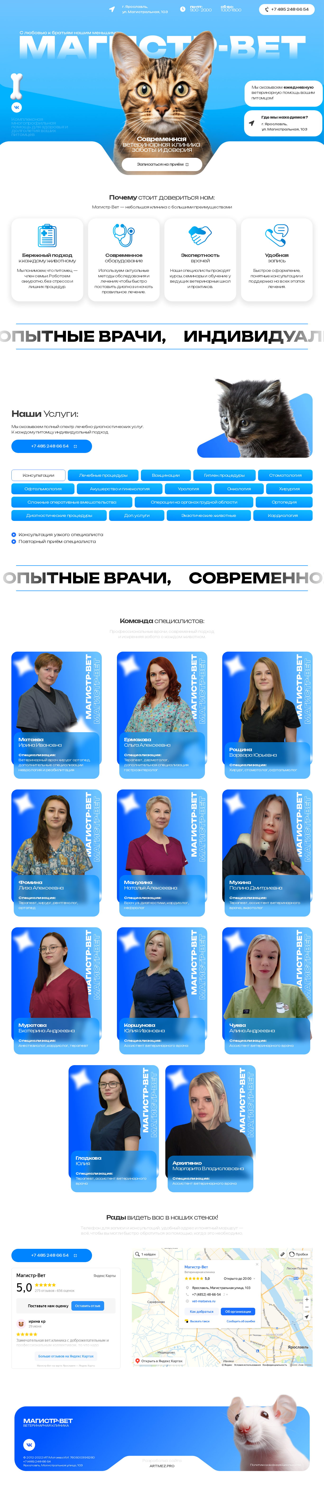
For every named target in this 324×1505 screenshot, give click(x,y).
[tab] (38, 475)
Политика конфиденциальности (275, 1465)
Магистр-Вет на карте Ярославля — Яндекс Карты (66, 1365)
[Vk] (16, 107)
